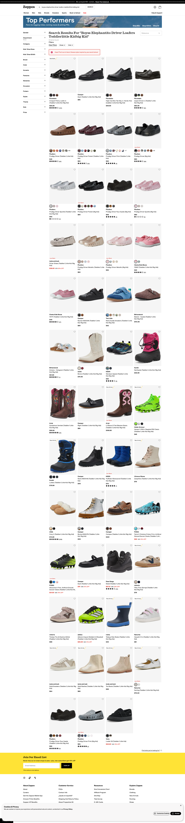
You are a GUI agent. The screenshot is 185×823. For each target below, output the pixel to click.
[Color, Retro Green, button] (116, 315)
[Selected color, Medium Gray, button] (79, 528)
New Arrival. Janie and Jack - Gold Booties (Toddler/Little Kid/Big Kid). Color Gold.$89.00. (91, 670)
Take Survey (98, 799)
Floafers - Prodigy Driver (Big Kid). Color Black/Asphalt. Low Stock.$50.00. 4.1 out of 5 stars (147, 138)
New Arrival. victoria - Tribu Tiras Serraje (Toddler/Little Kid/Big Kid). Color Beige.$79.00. (147, 569)
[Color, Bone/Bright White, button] (63, 150)
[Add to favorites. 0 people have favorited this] (74, 58)
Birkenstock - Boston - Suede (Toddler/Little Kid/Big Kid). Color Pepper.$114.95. (147, 302)
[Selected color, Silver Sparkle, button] (50, 206)
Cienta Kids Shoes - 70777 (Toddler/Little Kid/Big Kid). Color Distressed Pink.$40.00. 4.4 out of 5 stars (63, 302)
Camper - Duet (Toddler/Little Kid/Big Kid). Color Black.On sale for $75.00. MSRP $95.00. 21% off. (91, 569)
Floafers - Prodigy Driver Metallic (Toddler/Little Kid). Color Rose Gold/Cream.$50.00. (91, 248)
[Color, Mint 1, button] (138, 261)
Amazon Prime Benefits (31, 799)
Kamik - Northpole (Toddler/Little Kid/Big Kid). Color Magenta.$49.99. (147, 356)
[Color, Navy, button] (82, 315)
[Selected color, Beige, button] (135, 582)
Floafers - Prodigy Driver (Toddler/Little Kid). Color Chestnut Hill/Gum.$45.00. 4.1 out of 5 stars (63, 138)
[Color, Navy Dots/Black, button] (82, 735)
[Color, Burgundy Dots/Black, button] (113, 150)
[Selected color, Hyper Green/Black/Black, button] (135, 423)
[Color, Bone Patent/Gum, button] (91, 150)
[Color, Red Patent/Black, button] (85, 150)
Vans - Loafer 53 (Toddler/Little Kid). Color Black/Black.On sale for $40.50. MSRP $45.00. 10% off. (119, 723)
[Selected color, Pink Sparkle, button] (135, 206)
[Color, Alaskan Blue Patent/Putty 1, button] (94, 206)
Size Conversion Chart (102, 789)
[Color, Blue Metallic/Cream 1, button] (85, 261)
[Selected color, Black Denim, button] (107, 150)
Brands (132, 789)
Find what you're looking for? (151, 750)
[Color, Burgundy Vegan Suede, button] (60, 735)
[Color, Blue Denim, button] (110, 150)
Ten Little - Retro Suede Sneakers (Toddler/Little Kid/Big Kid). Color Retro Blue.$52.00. (119, 302)
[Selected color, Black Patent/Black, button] (79, 206)
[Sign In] (155, 7)
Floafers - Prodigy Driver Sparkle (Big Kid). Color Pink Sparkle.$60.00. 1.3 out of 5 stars (147, 194)
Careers (26, 792)
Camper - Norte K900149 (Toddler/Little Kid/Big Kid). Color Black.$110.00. (91, 462)
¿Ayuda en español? (65, 796)
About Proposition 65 (66, 802)
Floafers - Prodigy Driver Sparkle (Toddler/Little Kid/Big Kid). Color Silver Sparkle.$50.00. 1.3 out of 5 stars (63, 194)
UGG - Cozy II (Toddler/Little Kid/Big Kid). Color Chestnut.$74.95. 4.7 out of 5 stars (63, 515)
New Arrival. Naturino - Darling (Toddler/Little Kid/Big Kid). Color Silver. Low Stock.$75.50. (147, 670)
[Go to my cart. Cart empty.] (160, 7)
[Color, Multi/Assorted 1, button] (110, 528)
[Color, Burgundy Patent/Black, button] (85, 206)
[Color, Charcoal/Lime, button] (54, 476)
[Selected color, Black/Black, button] (107, 735)
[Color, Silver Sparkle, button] (141, 206)
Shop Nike (136, 26)
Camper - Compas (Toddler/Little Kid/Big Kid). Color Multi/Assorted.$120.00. (119, 515)
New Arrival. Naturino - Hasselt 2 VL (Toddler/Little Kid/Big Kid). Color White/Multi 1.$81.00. (147, 620)
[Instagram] (24, 778)
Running (132, 799)
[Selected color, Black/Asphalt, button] (135, 150)
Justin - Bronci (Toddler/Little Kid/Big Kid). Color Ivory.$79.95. (91, 356)
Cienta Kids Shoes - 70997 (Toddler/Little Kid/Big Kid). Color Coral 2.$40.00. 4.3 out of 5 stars (147, 248)
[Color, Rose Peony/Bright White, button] (57, 150)
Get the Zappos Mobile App (32, 796)
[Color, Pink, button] (82, 368)
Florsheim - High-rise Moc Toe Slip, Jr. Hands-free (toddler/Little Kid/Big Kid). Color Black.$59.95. (119, 83)
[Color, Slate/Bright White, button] (66, 150)
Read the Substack (102, 2)
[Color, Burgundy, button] (54, 95)
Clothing (132, 792)
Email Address (30, 766)
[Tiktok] (30, 778)
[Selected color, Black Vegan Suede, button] (107, 206)
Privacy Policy (67, 809)
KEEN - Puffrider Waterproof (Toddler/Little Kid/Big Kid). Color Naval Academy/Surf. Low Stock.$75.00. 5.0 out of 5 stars (119, 462)
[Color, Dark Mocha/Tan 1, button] (54, 735)
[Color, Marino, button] (138, 582)
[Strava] (35, 778)
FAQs (60, 789)
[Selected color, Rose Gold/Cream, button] (79, 261)
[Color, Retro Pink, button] (119, 315)
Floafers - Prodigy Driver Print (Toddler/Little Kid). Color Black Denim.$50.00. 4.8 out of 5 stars (119, 138)
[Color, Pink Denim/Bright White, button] (119, 150)
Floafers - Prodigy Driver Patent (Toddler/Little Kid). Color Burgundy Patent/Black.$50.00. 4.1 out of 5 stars (91, 138)
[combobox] (61, 7)
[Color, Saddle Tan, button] (57, 95)
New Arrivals (134, 796)
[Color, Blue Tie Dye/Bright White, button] (88, 735)
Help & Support (156, 13)
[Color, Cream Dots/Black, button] (116, 150)
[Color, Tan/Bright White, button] (54, 150)
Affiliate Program (100, 792)
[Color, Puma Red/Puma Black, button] (141, 528)
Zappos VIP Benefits (30, 802)
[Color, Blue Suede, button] (138, 95)
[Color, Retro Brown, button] (110, 315)
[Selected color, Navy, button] (50, 476)
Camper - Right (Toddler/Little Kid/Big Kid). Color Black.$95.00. (91, 410)
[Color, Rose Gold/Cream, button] (113, 261)
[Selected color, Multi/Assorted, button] (107, 528)
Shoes (61, 45)
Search (90, 7)
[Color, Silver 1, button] (138, 684)
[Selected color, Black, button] (50, 95)
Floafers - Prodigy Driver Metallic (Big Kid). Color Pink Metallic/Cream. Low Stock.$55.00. (119, 248)
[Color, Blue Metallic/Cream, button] (110, 261)
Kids (69, 45)
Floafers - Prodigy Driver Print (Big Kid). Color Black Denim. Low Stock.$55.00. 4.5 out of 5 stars (91, 723)
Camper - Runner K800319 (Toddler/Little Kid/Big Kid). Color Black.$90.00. (91, 302)
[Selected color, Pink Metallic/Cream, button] (107, 261)
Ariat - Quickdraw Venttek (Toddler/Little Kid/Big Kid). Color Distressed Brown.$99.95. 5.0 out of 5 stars (63, 410)
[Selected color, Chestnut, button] (50, 528)
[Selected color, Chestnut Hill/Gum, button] (50, 150)
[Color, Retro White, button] (113, 315)
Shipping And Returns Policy (69, 799)
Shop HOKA (146, 26)
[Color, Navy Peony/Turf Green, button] (60, 150)
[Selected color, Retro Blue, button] (107, 315)
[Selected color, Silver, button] (135, 684)
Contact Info (63, 792)
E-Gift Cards (98, 802)
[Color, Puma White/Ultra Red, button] (57, 582)
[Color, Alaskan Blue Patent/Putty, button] (82, 150)
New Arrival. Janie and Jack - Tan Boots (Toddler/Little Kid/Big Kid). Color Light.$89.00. (119, 670)
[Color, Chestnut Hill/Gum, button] (151, 150)
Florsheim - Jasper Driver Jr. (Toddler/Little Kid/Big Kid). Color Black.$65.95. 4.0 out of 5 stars (147, 83)
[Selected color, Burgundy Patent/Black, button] (79, 150)
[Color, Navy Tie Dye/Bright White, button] (122, 150)
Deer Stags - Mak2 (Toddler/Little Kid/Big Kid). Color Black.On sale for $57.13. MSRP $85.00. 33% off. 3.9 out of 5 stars (119, 569)
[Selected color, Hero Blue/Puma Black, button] (135, 528)
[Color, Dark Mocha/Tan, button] (110, 206)
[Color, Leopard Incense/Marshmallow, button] (110, 735)
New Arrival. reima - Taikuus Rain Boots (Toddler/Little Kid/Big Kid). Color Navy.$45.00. (119, 620)
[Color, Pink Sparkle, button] (57, 206)
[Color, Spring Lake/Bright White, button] (145, 150)
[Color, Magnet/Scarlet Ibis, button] (110, 368)
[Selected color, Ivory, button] (79, 368)
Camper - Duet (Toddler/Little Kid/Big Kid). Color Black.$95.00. (91, 83)
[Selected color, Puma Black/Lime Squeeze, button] (50, 582)
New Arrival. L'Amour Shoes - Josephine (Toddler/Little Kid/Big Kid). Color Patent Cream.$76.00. (147, 462)
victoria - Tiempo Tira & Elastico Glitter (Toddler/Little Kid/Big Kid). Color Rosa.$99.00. (63, 620)
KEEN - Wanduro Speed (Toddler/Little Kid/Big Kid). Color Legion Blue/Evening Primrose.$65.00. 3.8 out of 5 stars (119, 356)
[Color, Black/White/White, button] (141, 423)
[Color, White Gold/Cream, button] (82, 261)
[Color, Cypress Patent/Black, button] (94, 150)
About (25, 789)
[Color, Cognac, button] (110, 95)
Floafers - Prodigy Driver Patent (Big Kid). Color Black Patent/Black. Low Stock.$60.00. (91, 194)
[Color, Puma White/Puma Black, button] (138, 528)
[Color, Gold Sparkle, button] (54, 206)
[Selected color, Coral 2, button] (135, 261)
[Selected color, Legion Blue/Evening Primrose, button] (107, 368)
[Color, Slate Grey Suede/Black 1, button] (113, 206)
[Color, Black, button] (57, 476)
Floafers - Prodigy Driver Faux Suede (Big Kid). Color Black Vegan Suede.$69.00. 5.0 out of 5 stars (119, 194)
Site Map (97, 796)
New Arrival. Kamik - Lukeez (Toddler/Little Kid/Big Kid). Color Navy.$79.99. (63, 462)
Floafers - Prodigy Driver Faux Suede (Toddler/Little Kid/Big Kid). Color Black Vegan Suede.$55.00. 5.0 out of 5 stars (63, 723)
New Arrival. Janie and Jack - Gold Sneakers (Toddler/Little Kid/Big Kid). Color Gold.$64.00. (63, 670)
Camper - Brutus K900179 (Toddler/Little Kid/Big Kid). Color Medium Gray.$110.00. (91, 515)
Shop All (156, 26)
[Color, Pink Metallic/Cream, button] (88, 261)
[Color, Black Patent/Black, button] (88, 150)
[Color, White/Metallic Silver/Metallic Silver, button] (138, 423)
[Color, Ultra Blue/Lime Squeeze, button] (54, 582)
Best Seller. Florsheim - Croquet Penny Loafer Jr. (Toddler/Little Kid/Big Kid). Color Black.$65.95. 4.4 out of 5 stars (63, 83)
